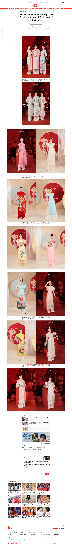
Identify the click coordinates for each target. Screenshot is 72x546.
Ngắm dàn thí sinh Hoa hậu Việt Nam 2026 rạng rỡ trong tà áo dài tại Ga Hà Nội (14, 504)
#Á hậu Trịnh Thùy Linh (26, 449)
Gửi (47, 473)
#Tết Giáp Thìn (24, 451)
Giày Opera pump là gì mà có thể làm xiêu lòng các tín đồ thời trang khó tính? (29, 492)
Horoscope (59, 8)
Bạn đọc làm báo (12, 543)
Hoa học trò (10, 527)
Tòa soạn (9, 534)
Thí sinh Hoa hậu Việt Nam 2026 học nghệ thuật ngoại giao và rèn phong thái (43, 516)
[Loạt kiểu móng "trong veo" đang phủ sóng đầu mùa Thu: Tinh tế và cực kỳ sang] (43, 499)
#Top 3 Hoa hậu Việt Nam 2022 (27, 447)
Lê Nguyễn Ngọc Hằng (28, 364)
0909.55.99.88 (22, 535)
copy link (36, 27)
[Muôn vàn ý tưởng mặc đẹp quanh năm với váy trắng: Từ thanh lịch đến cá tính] (14, 487)
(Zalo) (25, 535)
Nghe (2, 27)
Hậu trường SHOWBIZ (36, 8)
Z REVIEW (51, 8)
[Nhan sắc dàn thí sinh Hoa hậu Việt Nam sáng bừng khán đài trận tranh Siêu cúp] (43, 487)
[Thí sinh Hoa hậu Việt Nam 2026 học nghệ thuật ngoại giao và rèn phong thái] (43, 511)
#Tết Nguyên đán (31, 451)
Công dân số (15, 532)
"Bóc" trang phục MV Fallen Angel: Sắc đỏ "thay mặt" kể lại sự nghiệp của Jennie (14, 516)
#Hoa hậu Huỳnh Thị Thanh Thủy (39, 447)
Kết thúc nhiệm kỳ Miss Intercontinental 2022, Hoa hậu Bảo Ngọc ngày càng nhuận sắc (32, 458)
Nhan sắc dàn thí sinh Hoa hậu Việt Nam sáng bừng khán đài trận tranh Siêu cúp (43, 492)
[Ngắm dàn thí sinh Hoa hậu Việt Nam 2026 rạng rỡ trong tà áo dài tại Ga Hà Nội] (14, 499)
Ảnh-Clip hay (47, 8)
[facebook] (62, 2)
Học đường (23, 8)
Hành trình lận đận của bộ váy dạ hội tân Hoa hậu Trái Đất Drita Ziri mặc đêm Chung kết (38, 428)
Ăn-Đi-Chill (42, 8)
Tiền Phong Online (30, 2)
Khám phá (15, 8)
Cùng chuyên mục (13, 481)
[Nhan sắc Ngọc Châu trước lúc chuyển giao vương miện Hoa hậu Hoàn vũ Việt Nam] (25, 423)
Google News (53, 11)
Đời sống (11, 8)
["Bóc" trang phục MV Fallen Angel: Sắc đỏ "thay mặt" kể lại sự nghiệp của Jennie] (14, 511)
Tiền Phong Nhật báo (37, 2)
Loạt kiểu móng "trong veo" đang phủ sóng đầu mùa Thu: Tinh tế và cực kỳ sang (43, 504)
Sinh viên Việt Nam (45, 2)
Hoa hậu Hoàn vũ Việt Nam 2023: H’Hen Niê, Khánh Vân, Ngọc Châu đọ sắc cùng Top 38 (38, 418)
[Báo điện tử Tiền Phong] (55, 528)
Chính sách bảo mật (57, 534)
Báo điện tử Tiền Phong (36, 5)
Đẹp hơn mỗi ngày (29, 8)
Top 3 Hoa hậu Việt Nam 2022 (27, 31)
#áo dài (44, 449)
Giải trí (20, 8)
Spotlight (55, 8)
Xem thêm (63, 8)
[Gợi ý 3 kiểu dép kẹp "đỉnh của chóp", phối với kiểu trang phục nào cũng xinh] (29, 499)
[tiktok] (47, 536)
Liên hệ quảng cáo (23, 534)
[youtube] (63, 2)
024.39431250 (10, 537)
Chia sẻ (2, 29)
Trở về (2, 36)
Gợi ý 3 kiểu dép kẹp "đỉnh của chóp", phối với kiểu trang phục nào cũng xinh (28, 504)
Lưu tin (2, 31)
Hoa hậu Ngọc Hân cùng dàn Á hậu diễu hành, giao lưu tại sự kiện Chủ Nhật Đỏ (37, 465)
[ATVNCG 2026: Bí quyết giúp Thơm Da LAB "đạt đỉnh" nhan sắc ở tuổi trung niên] (29, 511)
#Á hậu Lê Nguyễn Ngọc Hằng (36, 449)
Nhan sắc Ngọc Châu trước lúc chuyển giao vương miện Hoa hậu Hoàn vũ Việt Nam (39, 423)
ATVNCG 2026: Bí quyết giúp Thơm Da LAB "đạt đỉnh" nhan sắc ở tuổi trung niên (28, 516)
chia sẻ (32, 27)
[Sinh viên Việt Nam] (61, 528)
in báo (38, 27)
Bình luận (2, 34)
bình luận (40, 27)
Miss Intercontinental (41, 365)
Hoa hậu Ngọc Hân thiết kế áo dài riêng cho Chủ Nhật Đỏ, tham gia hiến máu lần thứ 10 (36, 462)
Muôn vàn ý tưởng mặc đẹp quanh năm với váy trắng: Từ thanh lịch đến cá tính (14, 492)
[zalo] (49, 537)
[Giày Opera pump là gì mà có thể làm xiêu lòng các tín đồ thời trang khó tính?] (29, 487)
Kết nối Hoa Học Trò (29, 532)
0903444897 (33, 535)
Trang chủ (8, 8)
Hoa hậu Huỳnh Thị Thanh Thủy (38, 31)
